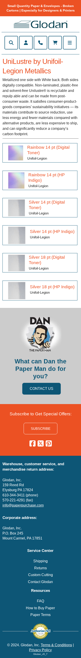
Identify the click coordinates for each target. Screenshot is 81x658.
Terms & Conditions (56, 645)
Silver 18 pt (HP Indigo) (52, 286)
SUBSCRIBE (40, 428)
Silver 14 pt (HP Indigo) (52, 231)
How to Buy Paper (40, 608)
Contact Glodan (40, 582)
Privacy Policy (40, 650)
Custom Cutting (40, 575)
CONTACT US (41, 389)
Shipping (40, 561)
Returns (40, 568)
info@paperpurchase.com (23, 505)
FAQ (40, 601)
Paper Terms (40, 615)
